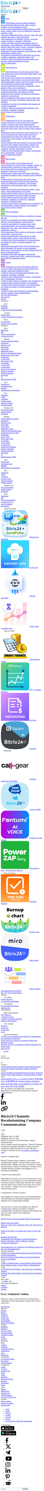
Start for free (5, 6)
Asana (3, 1367)
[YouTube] (8, 1461)
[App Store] (7, 1430)
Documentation (6, 1363)
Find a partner (6, 1401)
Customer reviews (7, 1349)
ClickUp (4, 1369)
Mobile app (5, 1391)
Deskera (4, 1381)
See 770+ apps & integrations (11, 993)
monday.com (5, 1371)
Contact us (4, 1317)
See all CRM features (8, 63)
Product (3, 1311)
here (9, 1209)
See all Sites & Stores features (11, 207)
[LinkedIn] (7, 1473)
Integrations (5, 506)
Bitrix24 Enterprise (7, 1323)
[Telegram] (7, 1455)
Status (3, 1337)
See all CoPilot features (9, 295)
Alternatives (5, 1351)
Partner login (5, 1405)
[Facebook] (6, 1443)
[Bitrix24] (11, 4)
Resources (4, 1355)
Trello (3, 1375)
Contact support (6, 1333)
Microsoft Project (7, 1379)
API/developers (6, 1395)
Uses (2, 1353)
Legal (7, 1409)
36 (10, 1281)
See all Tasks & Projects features (12, 112)
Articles (3, 1345)
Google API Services (8, 1397)
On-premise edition (8, 1359)
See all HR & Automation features (13, 258)
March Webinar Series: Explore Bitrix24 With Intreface (20, 1265)
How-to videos (6, 1331)
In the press (5, 1319)
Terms (7, 1411)
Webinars (4, 1329)
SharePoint (5, 1383)
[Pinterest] (7, 1479)
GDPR (7, 1415)
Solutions (4, 1347)
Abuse (7, 1419)
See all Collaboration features (11, 155)
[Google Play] (8, 1435)
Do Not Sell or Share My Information (18, 1421)
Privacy (8, 1413)
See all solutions (6, 504)
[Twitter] (8, 1449)
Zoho (3, 1373)
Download (4, 1361)
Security (8, 1417)
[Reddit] (8, 1485)
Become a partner (7, 1403)
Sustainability (5, 1321)
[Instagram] (7, 1467)
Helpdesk (4, 1327)
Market (3, 1389)
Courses (4, 1339)
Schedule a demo (7, 1335)
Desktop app (5, 1393)
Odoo (3, 1385)
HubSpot (4, 1377)
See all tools (5, 297)
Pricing (3, 299)
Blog (2, 1091)
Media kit (4, 1315)
